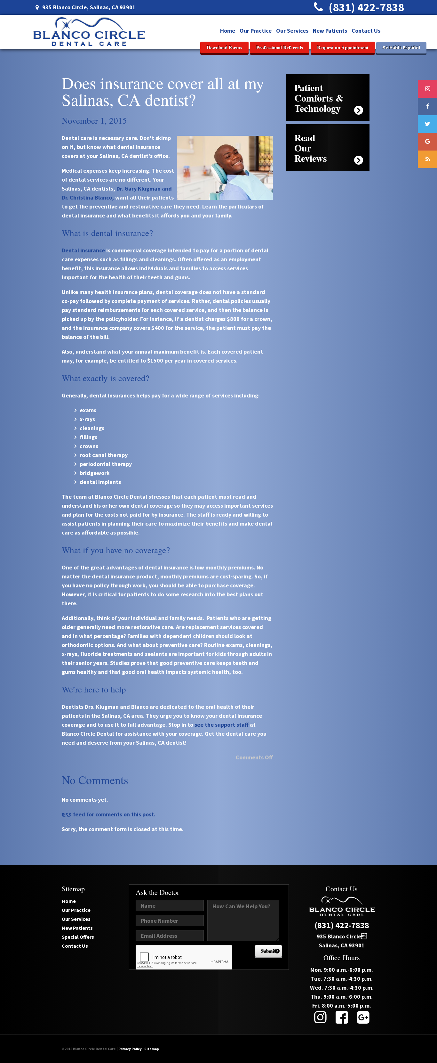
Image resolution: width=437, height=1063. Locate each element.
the (209, 724)
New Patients (330, 30)
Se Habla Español (401, 48)
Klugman (149, 188)
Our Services (292, 30)
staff (242, 724)
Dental (70, 250)
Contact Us (366, 30)
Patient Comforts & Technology (319, 97)
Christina (81, 197)
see (199, 724)
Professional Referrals (279, 47)
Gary (130, 188)
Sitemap (151, 1049)
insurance (92, 250)
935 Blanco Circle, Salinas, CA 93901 (88, 7)
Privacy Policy (130, 1049)
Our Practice (256, 30)
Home (227, 30)
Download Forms (224, 47)
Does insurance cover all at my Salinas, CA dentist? (163, 90)
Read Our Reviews (310, 147)
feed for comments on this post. (108, 814)
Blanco (103, 197)
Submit (268, 950)
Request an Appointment (343, 47)
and (167, 188)
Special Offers (78, 937)
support (225, 724)
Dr (119, 188)
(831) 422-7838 (365, 7)
